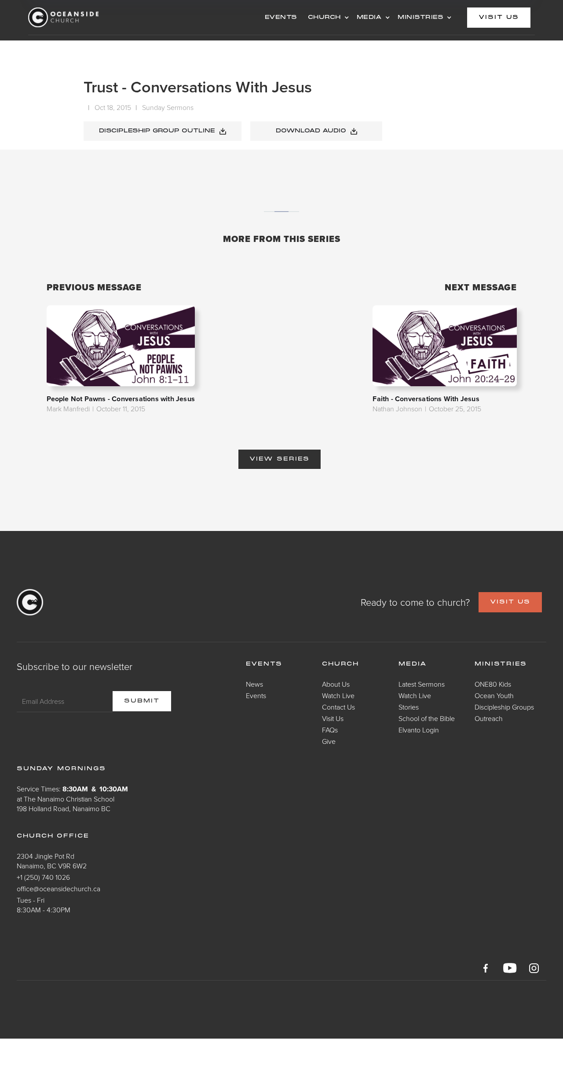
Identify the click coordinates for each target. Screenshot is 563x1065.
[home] (98, 17)
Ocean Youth (494, 695)
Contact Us (338, 707)
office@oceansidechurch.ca (58, 888)
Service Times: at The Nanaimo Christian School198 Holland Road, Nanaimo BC (72, 798)
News (254, 684)
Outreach (489, 718)
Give (329, 741)
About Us (336, 684)
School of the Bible (426, 718)
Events (256, 695)
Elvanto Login (418, 730)
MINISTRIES (420, 18)
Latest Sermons (421, 684)
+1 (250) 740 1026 (43, 877)
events (281, 18)
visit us (499, 18)
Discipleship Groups (504, 707)
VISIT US (510, 602)
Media (412, 664)
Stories (408, 707)
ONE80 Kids (493, 684)
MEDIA (369, 18)
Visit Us (333, 718)
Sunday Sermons (168, 107)
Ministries (501, 664)
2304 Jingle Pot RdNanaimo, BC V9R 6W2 (52, 861)
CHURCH (324, 18)
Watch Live (338, 695)
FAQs (330, 730)
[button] (327, 18)
